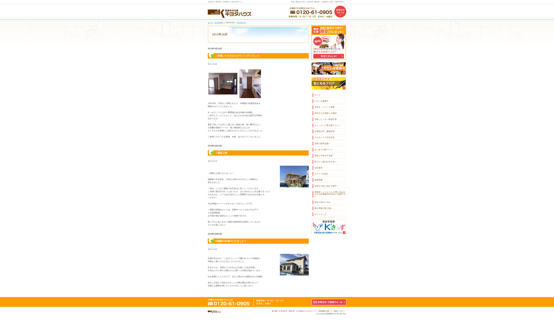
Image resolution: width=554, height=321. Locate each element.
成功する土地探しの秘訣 (325, 113)
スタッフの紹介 (321, 174)
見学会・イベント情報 (324, 107)
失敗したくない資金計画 (325, 119)
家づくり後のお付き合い (325, 162)
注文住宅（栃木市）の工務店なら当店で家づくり (225, 2)
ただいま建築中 (321, 101)
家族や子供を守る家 (323, 156)
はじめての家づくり (323, 150)
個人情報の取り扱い (323, 208)
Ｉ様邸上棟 (221, 153)
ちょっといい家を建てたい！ (327, 125)
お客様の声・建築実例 (324, 131)
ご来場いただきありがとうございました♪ (237, 55)
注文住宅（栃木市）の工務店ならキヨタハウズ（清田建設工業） (305, 311)
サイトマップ (320, 214)
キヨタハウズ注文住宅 (324, 137)
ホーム (317, 95)
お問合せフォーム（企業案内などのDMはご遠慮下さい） (340, 11)
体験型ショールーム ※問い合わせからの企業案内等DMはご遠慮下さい (330, 194)
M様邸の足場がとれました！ (231, 241)
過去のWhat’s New (322, 202)
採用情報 (318, 180)
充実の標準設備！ (322, 143)
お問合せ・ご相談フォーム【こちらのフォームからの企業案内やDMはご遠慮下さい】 (329, 302)
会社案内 (318, 168)
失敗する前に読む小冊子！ (326, 186)
